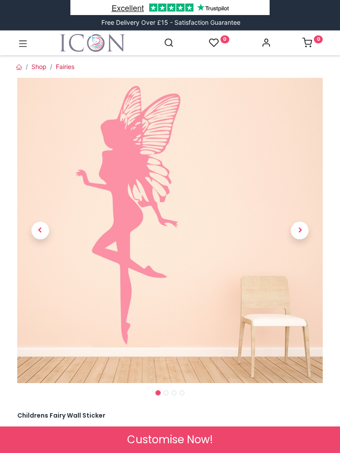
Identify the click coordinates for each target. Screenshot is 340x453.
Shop (38, 66)
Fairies (65, 66)
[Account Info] (266, 43)
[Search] (169, 43)
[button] (40, 231)
